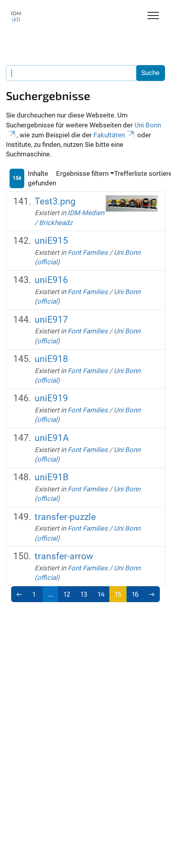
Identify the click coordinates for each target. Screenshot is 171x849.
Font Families (88, 252)
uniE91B (51, 477)
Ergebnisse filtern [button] (82, 173)
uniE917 (51, 319)
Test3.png (55, 201)
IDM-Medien (86, 213)
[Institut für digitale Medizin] (16, 16)
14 (101, 594)
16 (135, 594)
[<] (19, 594)
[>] (152, 594)
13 (84, 594)
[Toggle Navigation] (153, 16)
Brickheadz (55, 223)
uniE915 (51, 240)
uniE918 (51, 359)
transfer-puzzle (65, 517)
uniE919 (51, 398)
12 (67, 594)
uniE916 (51, 280)
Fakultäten (109, 135)
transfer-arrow (64, 556)
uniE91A (52, 438)
